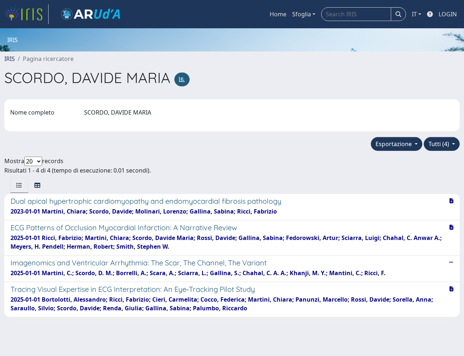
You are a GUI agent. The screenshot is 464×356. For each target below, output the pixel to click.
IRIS (9, 59)
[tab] (19, 185)
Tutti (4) (439, 144)
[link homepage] (26, 14)
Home (278, 14)
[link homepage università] (90, 14)
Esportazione (394, 144)
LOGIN (448, 14)
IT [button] (414, 14)
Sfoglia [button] (301, 14)
